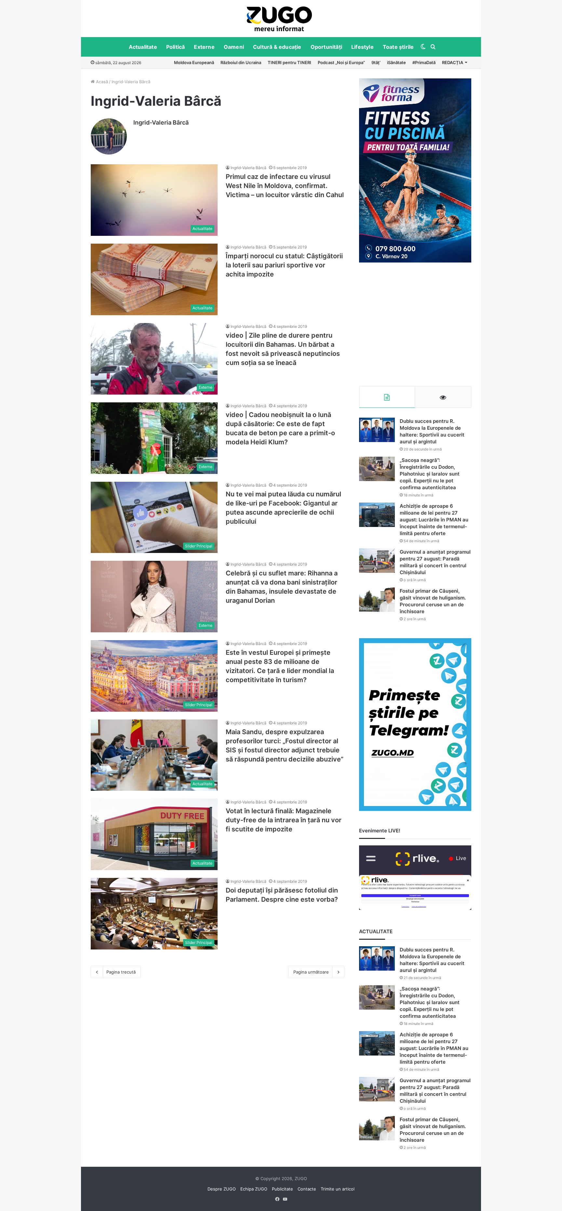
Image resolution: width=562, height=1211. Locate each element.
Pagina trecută (121, 972)
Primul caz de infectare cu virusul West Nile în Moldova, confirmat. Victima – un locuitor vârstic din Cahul (285, 186)
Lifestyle (362, 47)
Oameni (234, 47)
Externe (204, 47)
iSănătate (396, 62)
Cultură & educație (277, 47)
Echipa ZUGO (253, 1188)
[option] (279, 18)
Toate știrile (398, 47)
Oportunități (326, 47)
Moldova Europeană (194, 62)
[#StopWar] (279, 19)
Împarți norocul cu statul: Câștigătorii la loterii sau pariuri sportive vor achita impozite (284, 265)
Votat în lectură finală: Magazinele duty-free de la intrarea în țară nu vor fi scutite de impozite (283, 820)
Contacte (307, 1188)
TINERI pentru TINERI (289, 62)
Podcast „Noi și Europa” (341, 62)
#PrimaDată (423, 62)
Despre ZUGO (221, 1188)
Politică (175, 47)
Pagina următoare (311, 972)
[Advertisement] (415, 324)
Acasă (101, 81)
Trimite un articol (338, 1188)
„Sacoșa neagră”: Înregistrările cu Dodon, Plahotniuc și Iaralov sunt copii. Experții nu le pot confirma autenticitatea (430, 474)
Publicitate (282, 1188)
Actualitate (143, 47)
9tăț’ (376, 62)
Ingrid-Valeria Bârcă (161, 122)
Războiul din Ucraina (241, 62)
